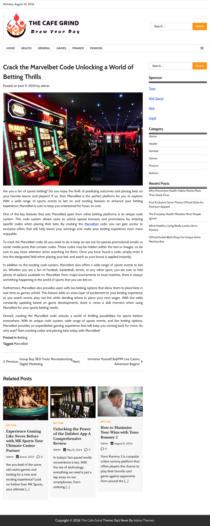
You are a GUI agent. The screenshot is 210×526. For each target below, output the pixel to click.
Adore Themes (144, 520)
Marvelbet (91, 224)
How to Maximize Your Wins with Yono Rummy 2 (120, 432)
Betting (22, 337)
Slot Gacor (156, 98)
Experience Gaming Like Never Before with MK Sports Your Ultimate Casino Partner (24, 441)
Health (26, 48)
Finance (78, 48)
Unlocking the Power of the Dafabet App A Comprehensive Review (72, 436)
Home (10, 48)
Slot (152, 108)
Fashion (96, 48)
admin (45, 86)
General (44, 48)
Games (61, 48)
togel (152, 118)
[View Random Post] (202, 48)
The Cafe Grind (91, 520)
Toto (152, 89)
